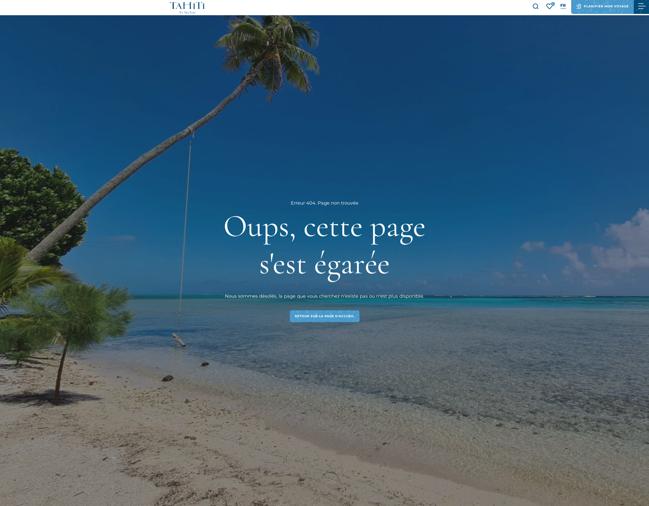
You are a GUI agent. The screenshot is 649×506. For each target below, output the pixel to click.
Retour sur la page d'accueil (324, 316)
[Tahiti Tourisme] (187, 7)
